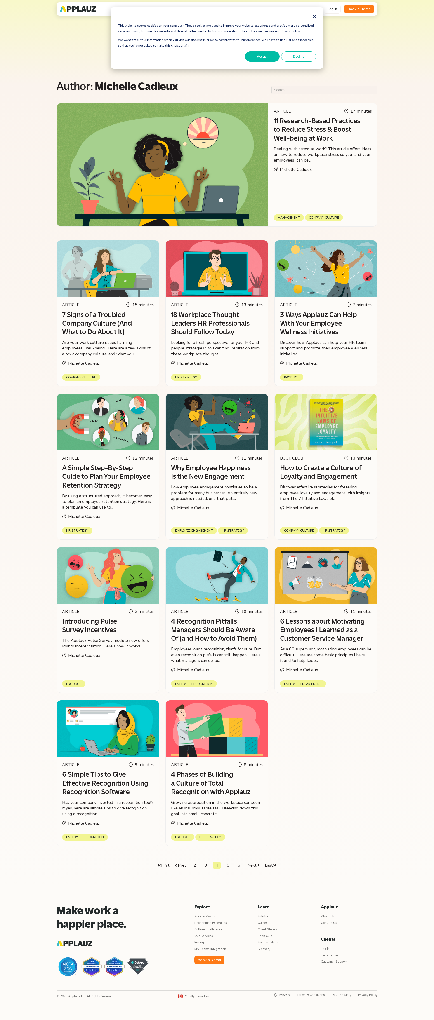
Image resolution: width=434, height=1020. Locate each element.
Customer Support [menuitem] (334, 961)
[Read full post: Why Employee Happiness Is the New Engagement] (217, 422)
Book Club (291, 458)
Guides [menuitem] (263, 923)
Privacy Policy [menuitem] (367, 995)
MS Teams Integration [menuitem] (210, 949)
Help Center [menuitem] (329, 955)
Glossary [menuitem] (264, 949)
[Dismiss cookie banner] (314, 17)
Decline (298, 56)
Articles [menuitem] (263, 916)
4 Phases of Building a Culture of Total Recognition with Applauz (210, 783)
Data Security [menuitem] (341, 995)
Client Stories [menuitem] (267, 929)
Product (291, 377)
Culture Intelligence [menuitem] (208, 929)
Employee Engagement (194, 530)
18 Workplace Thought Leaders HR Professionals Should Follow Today (210, 324)
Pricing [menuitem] (199, 942)
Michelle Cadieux (296, 169)
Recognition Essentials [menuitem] (210, 923)
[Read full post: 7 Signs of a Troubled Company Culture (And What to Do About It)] (108, 268)
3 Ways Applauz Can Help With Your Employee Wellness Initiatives (318, 324)
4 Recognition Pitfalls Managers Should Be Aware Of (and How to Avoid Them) (214, 630)
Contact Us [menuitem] (329, 923)
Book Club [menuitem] (265, 936)
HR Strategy (186, 377)
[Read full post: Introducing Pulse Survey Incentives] (108, 575)
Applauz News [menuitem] (268, 942)
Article (282, 111)
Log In (332, 9)
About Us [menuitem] (328, 916)
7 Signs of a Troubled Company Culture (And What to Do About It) (97, 324)
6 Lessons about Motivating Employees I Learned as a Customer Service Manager (322, 630)
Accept (262, 56)
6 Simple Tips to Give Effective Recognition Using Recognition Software (105, 783)
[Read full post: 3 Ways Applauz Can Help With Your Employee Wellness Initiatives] (326, 268)
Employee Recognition (194, 684)
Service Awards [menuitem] (205, 916)
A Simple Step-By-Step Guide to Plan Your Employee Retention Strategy (106, 477)
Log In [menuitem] (325, 949)
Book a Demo (359, 9)
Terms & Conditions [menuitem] (311, 995)
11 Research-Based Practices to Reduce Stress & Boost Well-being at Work (317, 130)
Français (283, 995)
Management (289, 218)
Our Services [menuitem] (203, 936)
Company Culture (324, 218)
